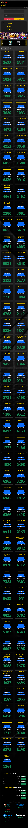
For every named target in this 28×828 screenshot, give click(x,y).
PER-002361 (20, 407)
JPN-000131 (7, 541)
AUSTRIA (7, 621)
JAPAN (7, 537)
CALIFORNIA (21, 269)
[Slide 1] (10, 37)
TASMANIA (7, 370)
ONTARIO (20, 286)
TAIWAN (21, 621)
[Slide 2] (13, 37)
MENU (2, 5)
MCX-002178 (20, 675)
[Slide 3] (15, 37)
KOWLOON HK (21, 554)
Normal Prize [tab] (4, 48)
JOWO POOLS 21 (21, 638)
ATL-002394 (7, 608)
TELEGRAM (9, 26)
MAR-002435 (7, 323)
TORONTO (7, 269)
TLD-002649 (20, 507)
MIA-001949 (7, 574)
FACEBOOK (9, 29)
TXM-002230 (7, 675)
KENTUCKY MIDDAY (20, 68)
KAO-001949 (7, 407)
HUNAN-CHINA (21, 520)
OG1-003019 (20, 172)
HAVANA (20, 185)
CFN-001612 (20, 273)
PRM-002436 (20, 156)
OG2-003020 (20, 206)
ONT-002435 (20, 290)
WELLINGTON (20, 453)
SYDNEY (7, 437)
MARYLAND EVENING (21, 236)
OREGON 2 (21, 202)
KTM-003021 (20, 72)
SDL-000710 (20, 440)
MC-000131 (21, 373)
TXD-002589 (20, 89)
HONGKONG (20, 688)
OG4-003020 (7, 390)
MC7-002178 (7, 591)
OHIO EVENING (21, 219)
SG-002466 (21, 541)
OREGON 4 (7, 386)
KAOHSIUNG (7, 403)
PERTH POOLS (20, 403)
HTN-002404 (20, 574)
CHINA (7, 470)
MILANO (7, 638)
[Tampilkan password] (23, 15)
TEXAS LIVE (21, 738)
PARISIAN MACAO (20, 152)
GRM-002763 (7, 725)
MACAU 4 (7, 504)
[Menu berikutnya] (25, 43)
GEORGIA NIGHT (20, 353)
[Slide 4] (18, 37)
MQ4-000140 (7, 759)
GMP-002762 (7, 72)
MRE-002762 (20, 239)
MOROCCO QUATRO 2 (7, 554)
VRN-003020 (20, 323)
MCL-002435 (7, 290)
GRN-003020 (20, 357)
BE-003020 (7, 424)
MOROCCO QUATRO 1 (7, 186)
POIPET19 (20, 587)
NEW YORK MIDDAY (21, 118)
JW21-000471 (21, 641)
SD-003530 (7, 440)
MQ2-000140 (7, 558)
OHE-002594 (20, 223)
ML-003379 (7, 641)
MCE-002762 (7, 239)
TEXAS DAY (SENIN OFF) (21, 86)
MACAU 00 (21, 51)
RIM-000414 (7, 89)
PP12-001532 (20, 390)
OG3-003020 (7, 306)
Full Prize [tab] (11, 48)
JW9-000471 (20, 306)
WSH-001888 (7, 172)
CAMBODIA (21, 370)
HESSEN (7, 453)
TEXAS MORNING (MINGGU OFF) (7, 672)
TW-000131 (20, 625)
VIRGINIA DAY (7, 118)
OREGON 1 (21, 169)
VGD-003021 (7, 122)
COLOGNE (7, 51)
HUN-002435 (20, 524)
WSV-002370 (7, 206)
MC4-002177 (7, 507)
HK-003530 (21, 692)
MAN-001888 (20, 256)
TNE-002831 (7, 223)
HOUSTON (21, 571)
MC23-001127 (21, 709)
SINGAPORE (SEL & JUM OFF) (20, 538)
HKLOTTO (7, 705)
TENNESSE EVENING (7, 219)
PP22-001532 (7, 692)
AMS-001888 (7, 491)
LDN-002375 (7, 357)
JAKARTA (20, 722)
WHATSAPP (9, 23)
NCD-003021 (20, 139)
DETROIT (20, 487)
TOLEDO (21, 504)
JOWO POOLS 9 (21, 303)
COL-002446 (7, 55)
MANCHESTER (21, 252)
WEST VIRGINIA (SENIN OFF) (7, 203)
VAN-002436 (7, 156)
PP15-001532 (20, 474)
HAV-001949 (20, 189)
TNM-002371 (7, 658)
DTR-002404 (20, 491)
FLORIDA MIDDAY (7, 102)
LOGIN (9, 19)
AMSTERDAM (7, 487)
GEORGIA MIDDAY (7, 722)
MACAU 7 (7, 587)
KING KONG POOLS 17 (7, 521)
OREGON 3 (7, 303)
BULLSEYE (7, 420)
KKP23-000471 (7, 742)
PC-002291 (21, 608)
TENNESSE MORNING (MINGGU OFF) (7, 656)
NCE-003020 (20, 340)
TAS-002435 (7, 373)
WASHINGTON (7, 169)
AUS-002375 (7, 625)
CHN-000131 (7, 474)
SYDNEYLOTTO (21, 437)
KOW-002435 (20, 558)
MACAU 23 (21, 705)
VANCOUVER (7, 152)
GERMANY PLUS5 (7, 68)
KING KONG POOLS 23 (7, 739)
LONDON (7, 353)
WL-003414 (21, 457)
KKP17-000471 (7, 524)
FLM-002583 (7, 105)
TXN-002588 (7, 340)
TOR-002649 (7, 273)
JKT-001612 (20, 725)
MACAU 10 (21, 671)
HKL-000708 (7, 709)
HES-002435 (7, 457)
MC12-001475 (21, 55)
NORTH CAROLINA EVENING (21, 337)
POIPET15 (20, 470)
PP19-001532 (20, 591)
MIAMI (7, 571)
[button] (10, 43)
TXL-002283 (20, 742)
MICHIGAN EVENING (7, 236)
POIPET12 (20, 386)
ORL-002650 (7, 139)
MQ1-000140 (7, 189)
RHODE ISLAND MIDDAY (7, 86)
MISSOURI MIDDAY (21, 102)
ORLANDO (7, 135)
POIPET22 (7, 688)
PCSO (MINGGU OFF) (21, 605)
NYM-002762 (20, 122)
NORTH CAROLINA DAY (21, 136)
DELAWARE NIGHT (7, 252)
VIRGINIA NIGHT (20, 319)
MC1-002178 (20, 424)
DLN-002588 (7, 256)
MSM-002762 (20, 105)
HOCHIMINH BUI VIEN (20, 655)
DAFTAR (19, 19)
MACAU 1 (20, 420)
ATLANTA (7, 604)
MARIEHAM (7, 319)
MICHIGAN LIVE (7, 286)
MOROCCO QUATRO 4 (7, 756)
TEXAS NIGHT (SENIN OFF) (7, 337)
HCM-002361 (20, 658)
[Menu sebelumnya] (2, 43)
